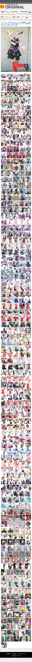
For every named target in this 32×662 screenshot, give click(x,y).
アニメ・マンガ (7, 12)
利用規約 (8, 653)
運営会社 (14, 653)
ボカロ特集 (13, 12)
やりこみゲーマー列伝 (27, 17)
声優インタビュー (5, 17)
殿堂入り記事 (16, 17)
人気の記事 (2, 12)
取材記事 (24, 11)
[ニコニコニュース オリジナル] (12, 6)
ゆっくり (18, 11)
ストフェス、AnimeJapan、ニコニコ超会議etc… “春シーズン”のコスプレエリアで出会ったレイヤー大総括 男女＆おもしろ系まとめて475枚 (16, 24)
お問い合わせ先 (21, 653)
